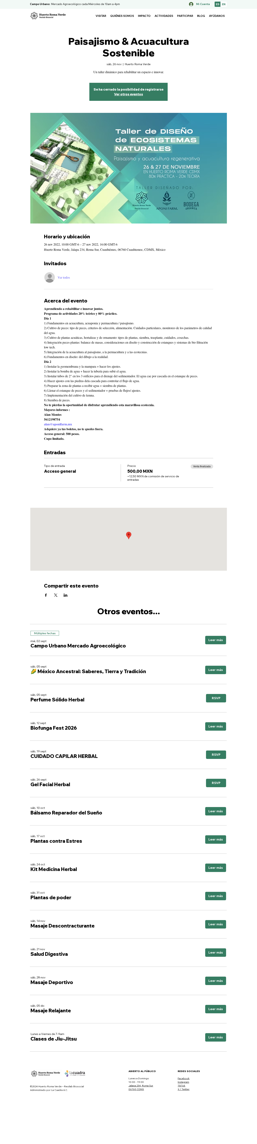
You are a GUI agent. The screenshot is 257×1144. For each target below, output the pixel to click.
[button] (101, 16)
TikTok (181, 1085)
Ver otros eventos (128, 94)
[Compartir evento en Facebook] (46, 595)
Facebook (184, 1078)
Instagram (183, 1081)
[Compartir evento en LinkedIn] (65, 595)
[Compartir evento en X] (56, 595)
